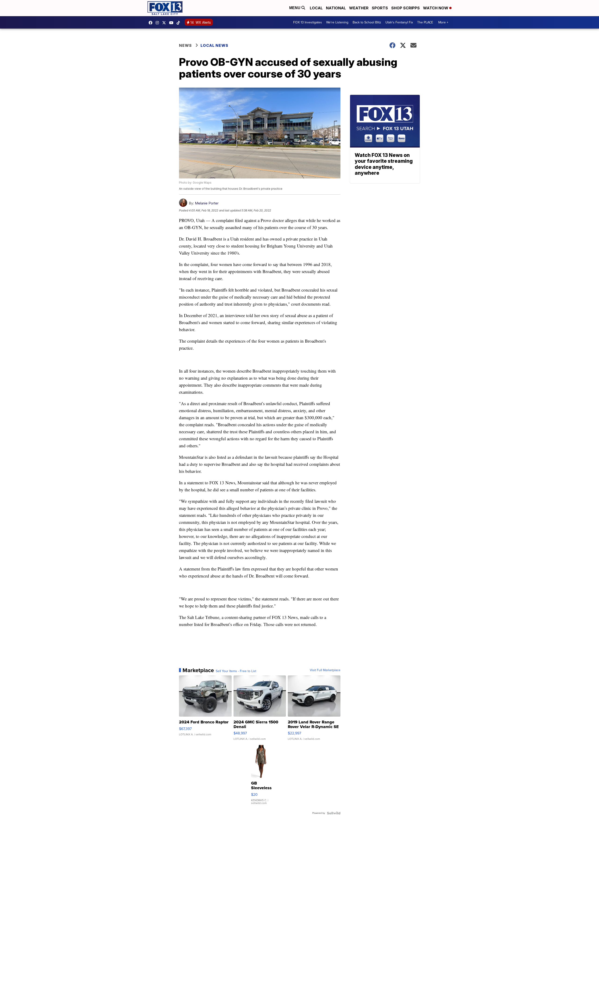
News (185, 45)
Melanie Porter (207, 203)
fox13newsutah (152, 23)
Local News (214, 45)
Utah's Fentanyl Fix (399, 22)
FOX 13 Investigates (307, 22)
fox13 (165, 23)
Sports (380, 8)
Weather (359, 8)
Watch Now (436, 8)
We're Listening (337, 22)
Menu (295, 8)
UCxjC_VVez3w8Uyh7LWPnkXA (172, 23)
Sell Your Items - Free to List (236, 671)
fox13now (158, 23)
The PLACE (425, 22)
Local (316, 8)
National (336, 8)
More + (443, 22)
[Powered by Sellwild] (333, 813)
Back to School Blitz (367, 22)
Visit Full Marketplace (325, 670)
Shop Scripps (405, 8)
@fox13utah (179, 23)
